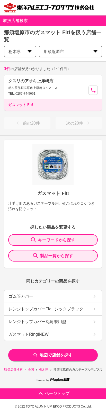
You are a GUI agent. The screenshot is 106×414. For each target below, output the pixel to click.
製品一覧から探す (56, 256)
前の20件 (31, 123)
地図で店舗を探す (56, 355)
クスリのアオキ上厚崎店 (31, 81)
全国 (31, 369)
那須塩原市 (53, 51)
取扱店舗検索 (13, 369)
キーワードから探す (56, 240)
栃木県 (43, 369)
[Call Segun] (93, 90)
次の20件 (74, 123)
